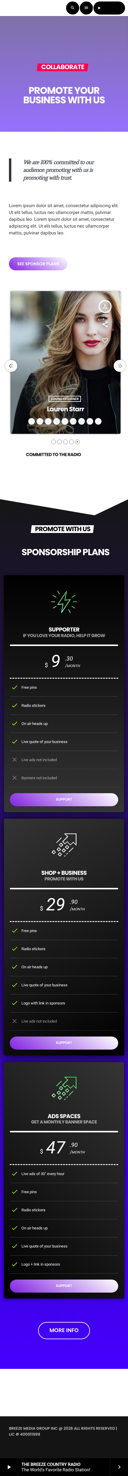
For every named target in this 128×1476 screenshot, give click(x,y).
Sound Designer (65, 398)
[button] (53, 441)
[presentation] (11, 366)
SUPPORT (64, 799)
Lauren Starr (65, 409)
